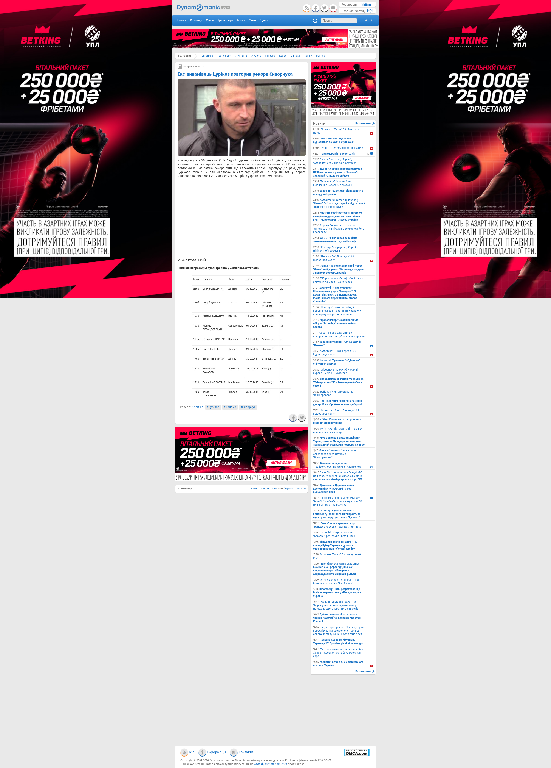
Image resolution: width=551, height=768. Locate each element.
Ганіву (308, 55)
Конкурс (270, 55)
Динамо (295, 55)
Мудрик (256, 55)
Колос (282, 55)
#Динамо (230, 407)
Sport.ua (197, 407)
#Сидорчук (248, 407)
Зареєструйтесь (295, 488)
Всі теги (320, 55)
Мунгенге (241, 55)
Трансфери (224, 55)
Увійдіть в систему (264, 488)
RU (372, 20)
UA (365, 20)
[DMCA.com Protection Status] (357, 755)
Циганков (207, 55)
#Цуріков (213, 407)
